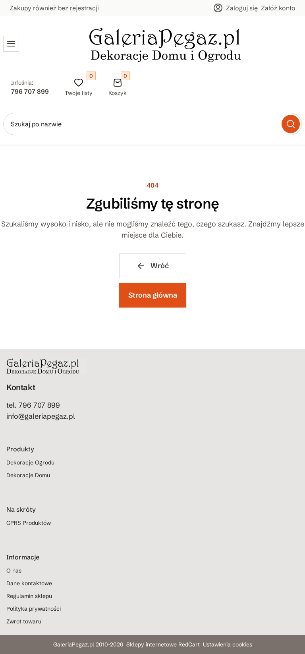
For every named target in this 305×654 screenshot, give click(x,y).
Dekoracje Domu (28, 475)
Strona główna (152, 295)
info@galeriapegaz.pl (40, 416)
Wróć (160, 265)
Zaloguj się (242, 8)
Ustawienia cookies (227, 644)
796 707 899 (30, 91)
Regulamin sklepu (29, 596)
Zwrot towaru (23, 621)
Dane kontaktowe (29, 583)
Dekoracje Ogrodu (30, 462)
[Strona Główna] (165, 43)
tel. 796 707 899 (33, 405)
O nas (13, 570)
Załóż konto (278, 8)
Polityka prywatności (33, 608)
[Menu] (11, 44)
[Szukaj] (291, 124)
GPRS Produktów (28, 522)
